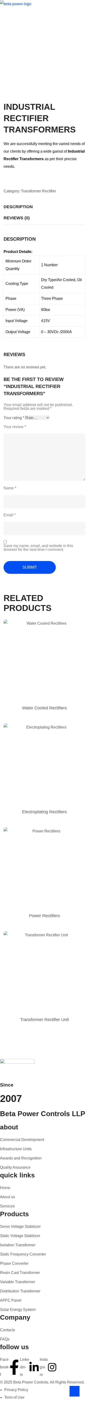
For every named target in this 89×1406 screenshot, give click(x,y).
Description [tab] (18, 206)
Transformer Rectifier (38, 191)
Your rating (14, 418)
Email (10, 515)
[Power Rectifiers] (44, 868)
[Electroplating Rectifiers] (44, 764)
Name (10, 488)
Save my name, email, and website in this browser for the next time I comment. (38, 548)
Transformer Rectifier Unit (44, 1019)
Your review (15, 427)
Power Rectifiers (44, 915)
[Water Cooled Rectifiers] (44, 660)
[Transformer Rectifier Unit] (44, 972)
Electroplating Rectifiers (44, 811)
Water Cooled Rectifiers (44, 708)
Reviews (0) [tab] (17, 218)
